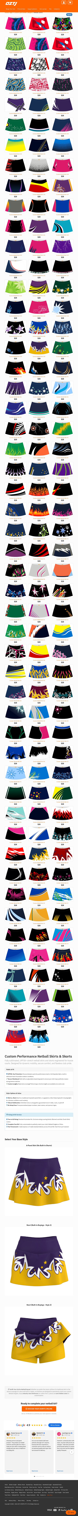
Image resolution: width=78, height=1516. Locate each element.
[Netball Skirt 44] (15, 752)
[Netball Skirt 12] (62, 955)
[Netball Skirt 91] (39, 428)
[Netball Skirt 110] (15, 307)
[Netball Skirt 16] (39, 935)
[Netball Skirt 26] (15, 874)
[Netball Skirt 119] (15, 246)
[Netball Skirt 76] (39, 530)
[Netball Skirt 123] (62, 206)
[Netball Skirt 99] (62, 368)
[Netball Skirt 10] (39, 975)
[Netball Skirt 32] (15, 833)
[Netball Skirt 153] (15, 23)
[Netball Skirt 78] (62, 509)
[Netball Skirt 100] (39, 368)
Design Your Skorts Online (39, 1409)
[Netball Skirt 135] (15, 145)
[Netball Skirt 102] (62, 347)
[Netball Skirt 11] (15, 975)
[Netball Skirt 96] (62, 388)
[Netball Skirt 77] (15, 530)
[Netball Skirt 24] (62, 874)
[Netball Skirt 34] (39, 813)
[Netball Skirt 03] (62, 1016)
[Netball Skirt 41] (15, 773)
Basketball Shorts (57, 1484)
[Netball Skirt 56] (15, 671)
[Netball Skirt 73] (39, 550)
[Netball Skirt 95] (15, 408)
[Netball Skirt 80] (15, 509)
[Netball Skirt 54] (62, 671)
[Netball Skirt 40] (39, 773)
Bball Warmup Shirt (9, 1487)
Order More (50, 1495)
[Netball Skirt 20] (15, 914)
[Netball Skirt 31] (39, 833)
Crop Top (40, 1487)
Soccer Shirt (30, 1492)
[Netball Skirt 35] (15, 813)
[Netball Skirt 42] (62, 752)
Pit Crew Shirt (64, 1490)
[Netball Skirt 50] (15, 712)
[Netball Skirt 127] (62, 185)
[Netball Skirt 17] (15, 935)
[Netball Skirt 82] (39, 489)
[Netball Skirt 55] (39, 671)
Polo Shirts (7, 1492)
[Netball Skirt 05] (15, 1016)
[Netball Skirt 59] (15, 651)
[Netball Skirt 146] (39, 64)
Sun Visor (44, 1492)
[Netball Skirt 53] (15, 692)
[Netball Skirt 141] (15, 104)
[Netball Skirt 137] (39, 125)
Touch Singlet (58, 1492)
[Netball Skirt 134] (39, 145)
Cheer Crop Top (33, 1487)
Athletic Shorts (21, 1484)
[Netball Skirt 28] (39, 854)
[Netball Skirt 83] (15, 489)
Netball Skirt (57, 1490)
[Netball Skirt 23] (15, 894)
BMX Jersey (18, 1487)
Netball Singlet (49, 1490)
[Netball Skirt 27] (62, 854)
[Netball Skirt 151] (62, 23)
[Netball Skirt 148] (62, 44)
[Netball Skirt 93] (62, 408)
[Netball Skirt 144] (15, 84)
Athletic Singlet (13, 1484)
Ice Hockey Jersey (9, 1490)
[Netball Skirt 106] (39, 327)
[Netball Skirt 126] (15, 206)
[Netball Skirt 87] (62, 449)
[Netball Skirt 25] (39, 874)
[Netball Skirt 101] (15, 368)
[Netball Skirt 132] (15, 165)
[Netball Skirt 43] (39, 752)
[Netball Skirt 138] (15, 125)
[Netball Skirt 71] (15, 570)
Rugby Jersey (14, 1492)
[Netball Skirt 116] (15, 266)
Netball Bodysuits (19, 1490)
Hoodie (61, 1487)
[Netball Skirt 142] (62, 84)
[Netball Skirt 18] (62, 914)
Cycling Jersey (47, 1487)
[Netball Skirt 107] (15, 327)
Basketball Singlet (47, 1484)
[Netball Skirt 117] (62, 246)
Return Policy (21, 1500)
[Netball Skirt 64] (39, 611)
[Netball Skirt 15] (62, 935)
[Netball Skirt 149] (39, 44)
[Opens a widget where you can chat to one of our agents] (71, 1512)
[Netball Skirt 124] (39, 206)
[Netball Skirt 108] (62, 307)
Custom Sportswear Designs (23, 12)
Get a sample (43, 9)
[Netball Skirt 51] (62, 692)
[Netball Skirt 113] (15, 287)
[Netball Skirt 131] (39, 165)
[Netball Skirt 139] (62, 104)
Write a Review (55, 1425)
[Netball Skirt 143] (39, 84)
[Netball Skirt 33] (62, 813)
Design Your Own (10, 9)
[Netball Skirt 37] (39, 793)
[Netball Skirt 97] (39, 388)
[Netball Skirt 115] (39, 266)
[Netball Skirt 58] (39, 651)
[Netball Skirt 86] (15, 469)
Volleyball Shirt (15, 1495)
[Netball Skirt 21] (62, 894)
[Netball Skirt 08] (15, 995)
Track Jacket (66, 1492)
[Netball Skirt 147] (15, 64)
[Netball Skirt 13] (39, 955)
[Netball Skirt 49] (39, 712)
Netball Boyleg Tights (39, 1490)
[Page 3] (37, 1476)
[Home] (11, 3)
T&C (6, 1500)
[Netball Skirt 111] (62, 287)
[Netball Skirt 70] (39, 570)
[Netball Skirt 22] (39, 894)
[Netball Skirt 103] (39, 347)
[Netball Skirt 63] (62, 611)
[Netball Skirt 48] (62, 712)
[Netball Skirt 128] (39, 185)
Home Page (8, 12)
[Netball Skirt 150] (15, 44)
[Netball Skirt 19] (39, 914)
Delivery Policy (12, 1500)
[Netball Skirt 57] (62, 651)
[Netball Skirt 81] (62, 489)
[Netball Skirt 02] (15, 1036)
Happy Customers (32, 9)
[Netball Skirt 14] (15, 955)
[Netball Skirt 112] (39, 287)
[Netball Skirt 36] (62, 793)
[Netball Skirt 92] (15, 428)
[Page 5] (40, 1476)
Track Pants (8, 1495)
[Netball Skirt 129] (15, 185)
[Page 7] (43, 1476)
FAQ (50, 9)
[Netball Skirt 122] (15, 226)
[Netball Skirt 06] (62, 995)
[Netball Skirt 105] (62, 327)
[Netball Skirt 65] (15, 611)
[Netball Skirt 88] (39, 449)
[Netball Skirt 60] (62, 631)
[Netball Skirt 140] (39, 104)
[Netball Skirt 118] (39, 246)
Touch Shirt (51, 1492)
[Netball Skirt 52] (39, 692)
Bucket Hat (25, 1487)
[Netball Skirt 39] (62, 773)
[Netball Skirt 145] (62, 64)
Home (6, 1484)
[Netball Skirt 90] (62, 428)
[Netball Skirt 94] (39, 408)
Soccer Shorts (37, 1492)
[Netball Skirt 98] (15, 388)
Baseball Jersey (38, 1484)
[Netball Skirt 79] (39, 509)
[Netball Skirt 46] (39, 732)
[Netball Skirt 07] (39, 995)
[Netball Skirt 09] (62, 975)
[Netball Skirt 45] (62, 732)
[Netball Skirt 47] (15, 732)
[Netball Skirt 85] (39, 469)
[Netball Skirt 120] (62, 226)
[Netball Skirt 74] (15, 550)
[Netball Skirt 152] (39, 23)
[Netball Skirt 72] (62, 550)
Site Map (29, 1500)
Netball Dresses (29, 1490)
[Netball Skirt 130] (62, 165)
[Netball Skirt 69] (62, 570)
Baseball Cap (29, 1484)
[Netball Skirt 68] (15, 590)
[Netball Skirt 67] (39, 590)
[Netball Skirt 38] (15, 793)
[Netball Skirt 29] (15, 854)
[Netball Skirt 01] (39, 1036)
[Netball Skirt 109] (39, 307)
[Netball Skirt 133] (62, 145)
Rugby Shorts (22, 1492)
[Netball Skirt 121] (39, 226)
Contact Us (57, 9)
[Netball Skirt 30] (62, 833)
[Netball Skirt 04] (39, 1016)
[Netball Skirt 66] (62, 590)
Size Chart (22, 1495)
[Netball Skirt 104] (15, 347)
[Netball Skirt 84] (62, 469)
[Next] (72, 1452)
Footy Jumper (55, 1487)
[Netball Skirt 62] (15, 631)
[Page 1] (34, 1476)
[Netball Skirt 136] (62, 125)
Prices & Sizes (21, 9)
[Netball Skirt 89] (15, 449)
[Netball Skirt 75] (62, 530)
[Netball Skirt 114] (62, 266)
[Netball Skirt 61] (39, 631)
